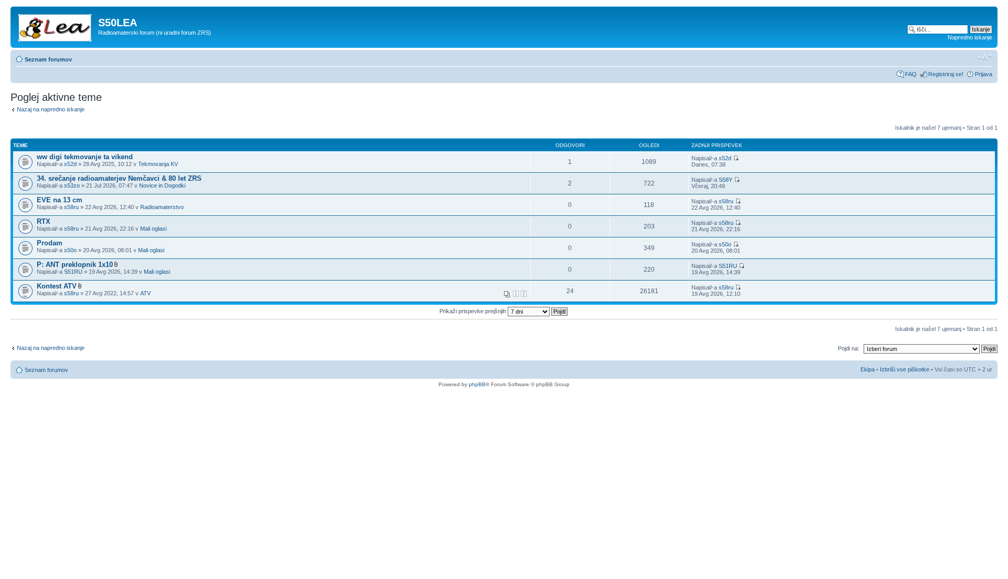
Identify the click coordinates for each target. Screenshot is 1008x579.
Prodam (49, 243)
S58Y (725, 180)
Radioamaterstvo (162, 207)
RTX (43, 221)
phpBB (477, 384)
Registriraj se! (945, 74)
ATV (145, 293)
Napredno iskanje (970, 37)
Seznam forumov (48, 59)
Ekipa (867, 369)
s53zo (72, 185)
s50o (70, 250)
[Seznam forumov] (55, 26)
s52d (70, 164)
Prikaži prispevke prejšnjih (473, 311)
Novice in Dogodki (162, 185)
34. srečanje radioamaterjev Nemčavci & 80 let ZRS (119, 178)
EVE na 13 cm (59, 200)
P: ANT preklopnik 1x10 (75, 264)
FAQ (911, 74)
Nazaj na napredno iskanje (51, 109)
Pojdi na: (848, 348)
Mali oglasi (153, 228)
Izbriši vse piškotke (905, 369)
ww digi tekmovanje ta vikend (85, 157)
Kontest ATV (57, 286)
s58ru (71, 207)
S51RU (73, 271)
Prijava (983, 74)
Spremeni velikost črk (984, 57)
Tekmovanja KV (158, 164)
